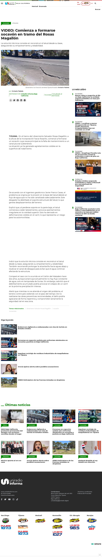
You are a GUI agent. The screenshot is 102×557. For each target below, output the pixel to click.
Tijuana (15, 23)
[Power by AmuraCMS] (96, 544)
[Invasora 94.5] (23, 520)
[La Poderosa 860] (23, 527)
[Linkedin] (21, 100)
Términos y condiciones (84, 491)
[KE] (92, 520)
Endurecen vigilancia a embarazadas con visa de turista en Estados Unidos (42, 328)
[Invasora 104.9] (40, 520)
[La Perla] (92, 527)
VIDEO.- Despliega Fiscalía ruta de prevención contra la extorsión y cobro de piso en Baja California (88, 155)
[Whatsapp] (10, 100)
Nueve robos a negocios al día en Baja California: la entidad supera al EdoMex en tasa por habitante (87, 97)
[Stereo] (57, 520)
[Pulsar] (6, 527)
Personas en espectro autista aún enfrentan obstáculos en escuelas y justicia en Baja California (43, 341)
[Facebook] (17, 100)
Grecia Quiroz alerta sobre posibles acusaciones (38, 367)
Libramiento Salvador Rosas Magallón (38, 308)
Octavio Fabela (17, 91)
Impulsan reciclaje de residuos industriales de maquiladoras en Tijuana (43, 354)
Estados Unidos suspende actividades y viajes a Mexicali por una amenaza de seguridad (87, 183)
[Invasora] (6, 520)
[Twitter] (14, 100)
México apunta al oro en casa (11, 461)
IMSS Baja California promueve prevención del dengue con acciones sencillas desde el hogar (12, 431)
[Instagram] (13, 499)
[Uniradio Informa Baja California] (17, 3)
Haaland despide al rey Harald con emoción (87, 461)
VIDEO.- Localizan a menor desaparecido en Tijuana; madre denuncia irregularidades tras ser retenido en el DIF (86, 126)
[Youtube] (9, 499)
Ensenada (42, 6)
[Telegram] (24, 100)
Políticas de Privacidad (84, 493)
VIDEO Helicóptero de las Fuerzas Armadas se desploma (41, 380)
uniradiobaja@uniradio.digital (60, 500)
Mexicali (35, 6)
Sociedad (6, 23)
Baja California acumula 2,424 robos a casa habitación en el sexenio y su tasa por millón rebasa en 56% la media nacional (87, 212)
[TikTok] (17, 499)
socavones (12, 311)
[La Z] (57, 533)
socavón (56, 308)
